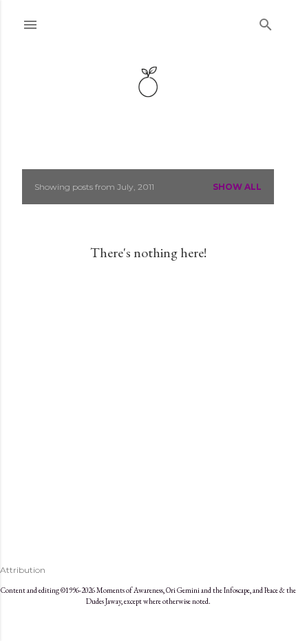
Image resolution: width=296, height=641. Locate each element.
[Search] (265, 21)
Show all (237, 187)
